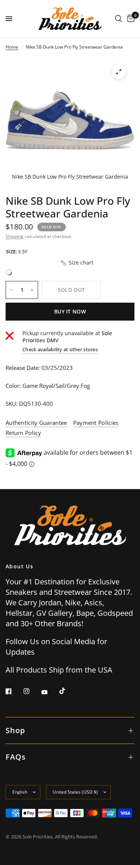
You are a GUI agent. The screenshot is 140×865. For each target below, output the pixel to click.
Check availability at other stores (60, 349)
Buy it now (70, 311)
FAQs (16, 757)
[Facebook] (14, 691)
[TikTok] (67, 691)
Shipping (15, 236)
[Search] (118, 18)
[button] (76, 263)
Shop (15, 730)
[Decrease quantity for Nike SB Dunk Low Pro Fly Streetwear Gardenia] (11, 290)
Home (12, 47)
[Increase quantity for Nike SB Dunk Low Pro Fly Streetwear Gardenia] (32, 290)
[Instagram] (32, 691)
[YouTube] (49, 692)
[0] (129, 18)
